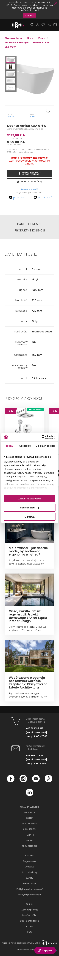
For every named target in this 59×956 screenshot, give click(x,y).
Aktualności (29, 846)
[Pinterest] (48, 781)
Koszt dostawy (29, 872)
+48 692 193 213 (18, 198)
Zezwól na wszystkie (29, 498)
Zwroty (29, 877)
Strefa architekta (29, 920)
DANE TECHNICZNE (29, 224)
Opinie (29, 904)
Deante (10, 116)
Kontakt (29, 855)
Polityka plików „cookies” (30, 889)
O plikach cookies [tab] (45, 445)
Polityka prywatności (29, 894)
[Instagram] (23, 781)
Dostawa (29, 866)
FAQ (29, 932)
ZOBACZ (29, 15)
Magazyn (29, 812)
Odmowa (29, 516)
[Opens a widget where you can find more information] (45, 950)
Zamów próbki (29, 915)
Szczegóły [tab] (25, 445)
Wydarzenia (29, 823)
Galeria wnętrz (29, 806)
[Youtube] (36, 781)
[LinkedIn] (29, 795)
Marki (29, 840)
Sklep (29, 818)
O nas (29, 926)
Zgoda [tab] (9, 445)
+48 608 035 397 (35, 755)
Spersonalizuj (27, 507)
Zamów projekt (29, 909)
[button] (10, 60)
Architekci (29, 829)
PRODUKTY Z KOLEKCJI (29, 230)
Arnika (32, 116)
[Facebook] (10, 781)
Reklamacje (29, 883)
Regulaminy (29, 861)
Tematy (29, 834)
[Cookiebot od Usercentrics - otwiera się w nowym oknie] (42, 437)
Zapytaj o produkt (29, 189)
